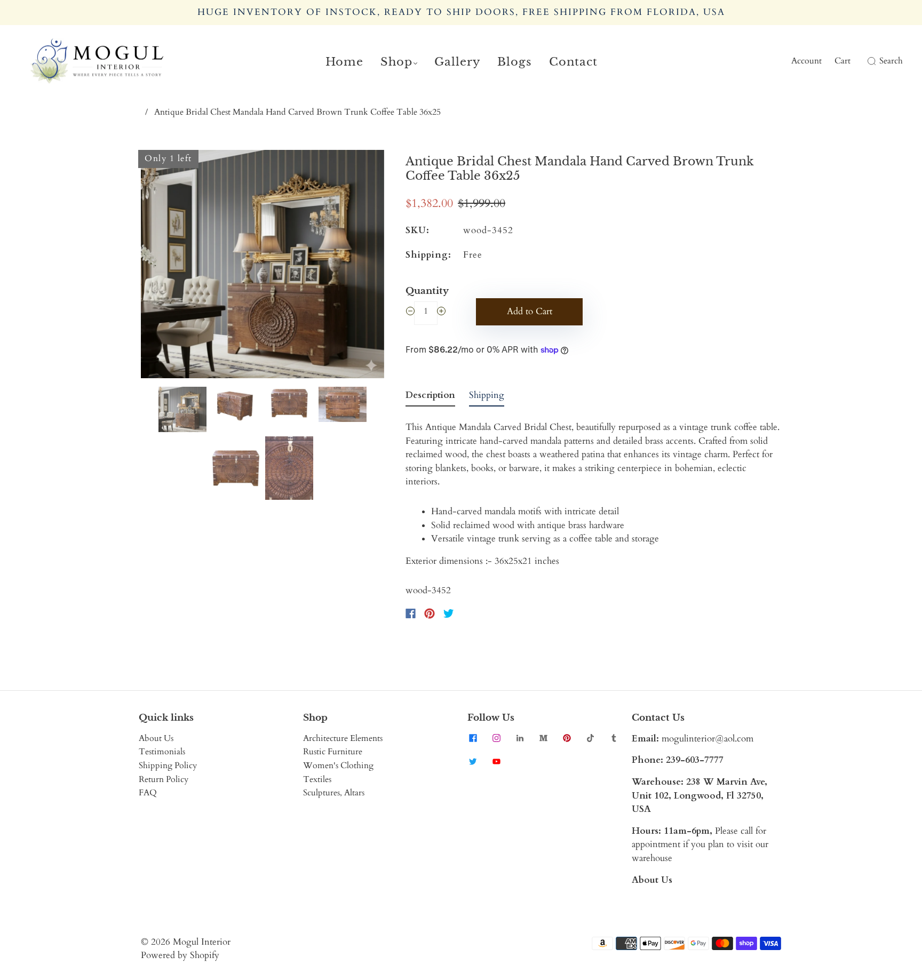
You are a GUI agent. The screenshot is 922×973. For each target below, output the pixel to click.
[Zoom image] (262, 266)
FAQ (148, 793)
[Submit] (870, 61)
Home (344, 62)
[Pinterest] (429, 613)
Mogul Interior (201, 942)
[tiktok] (590, 738)
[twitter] (472, 761)
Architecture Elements (343, 738)
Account (806, 61)
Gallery (457, 62)
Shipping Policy (168, 765)
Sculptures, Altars (333, 793)
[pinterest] (566, 738)
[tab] (430, 397)
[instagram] (496, 738)
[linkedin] (519, 738)
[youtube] (496, 761)
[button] (165, 266)
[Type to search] (865, 61)
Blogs (514, 62)
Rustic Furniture (332, 751)
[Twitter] (448, 613)
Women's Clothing (338, 765)
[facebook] (472, 738)
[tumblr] (613, 738)
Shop (396, 62)
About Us (156, 738)
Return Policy (163, 779)
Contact (573, 62)
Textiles (317, 779)
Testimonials (162, 751)
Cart (842, 61)
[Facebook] (410, 613)
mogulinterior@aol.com (707, 738)
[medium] (543, 738)
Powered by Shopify (180, 955)
